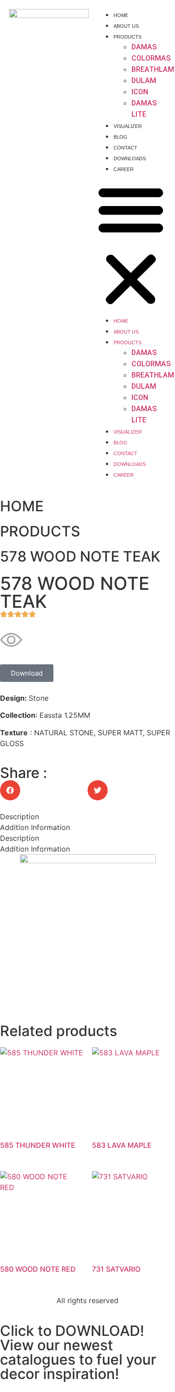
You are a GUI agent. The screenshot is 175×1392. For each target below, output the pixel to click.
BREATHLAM (152, 69)
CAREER (124, 169)
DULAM (143, 80)
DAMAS (144, 47)
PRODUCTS (127, 37)
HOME (121, 15)
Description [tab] (19, 816)
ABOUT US (126, 26)
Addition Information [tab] (35, 827)
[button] (131, 244)
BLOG (120, 137)
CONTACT (125, 147)
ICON (139, 92)
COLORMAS (151, 58)
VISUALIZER (128, 126)
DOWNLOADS (130, 158)
